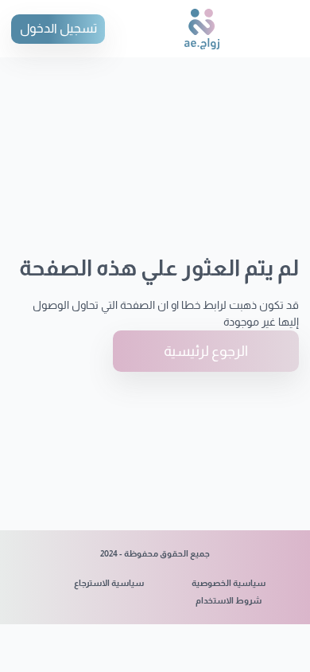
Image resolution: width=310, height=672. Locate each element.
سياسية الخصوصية (228, 583)
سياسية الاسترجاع (109, 583)
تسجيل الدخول (58, 28)
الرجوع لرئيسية (206, 351)
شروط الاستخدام (229, 600)
